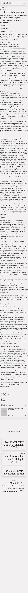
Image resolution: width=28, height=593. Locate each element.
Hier (14, 20)
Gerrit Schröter (4, 8)
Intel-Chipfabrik (4, 68)
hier (6, 292)
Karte (24, 180)
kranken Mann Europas (20, 48)
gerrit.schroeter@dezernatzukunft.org (9, 39)
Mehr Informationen (17, 211)
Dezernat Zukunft (6, 3)
